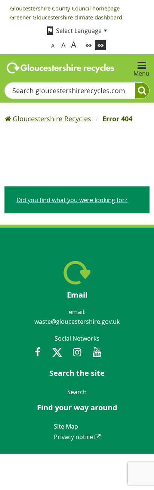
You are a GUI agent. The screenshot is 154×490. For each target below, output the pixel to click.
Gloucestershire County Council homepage (65, 8)
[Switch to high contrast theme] (100, 45)
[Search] (142, 90)
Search (77, 392)
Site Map (66, 426)
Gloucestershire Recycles (52, 118)
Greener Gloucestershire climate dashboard (66, 17)
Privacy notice (73, 437)
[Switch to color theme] (88, 45)
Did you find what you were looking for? (71, 200)
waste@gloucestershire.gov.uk (77, 321)
